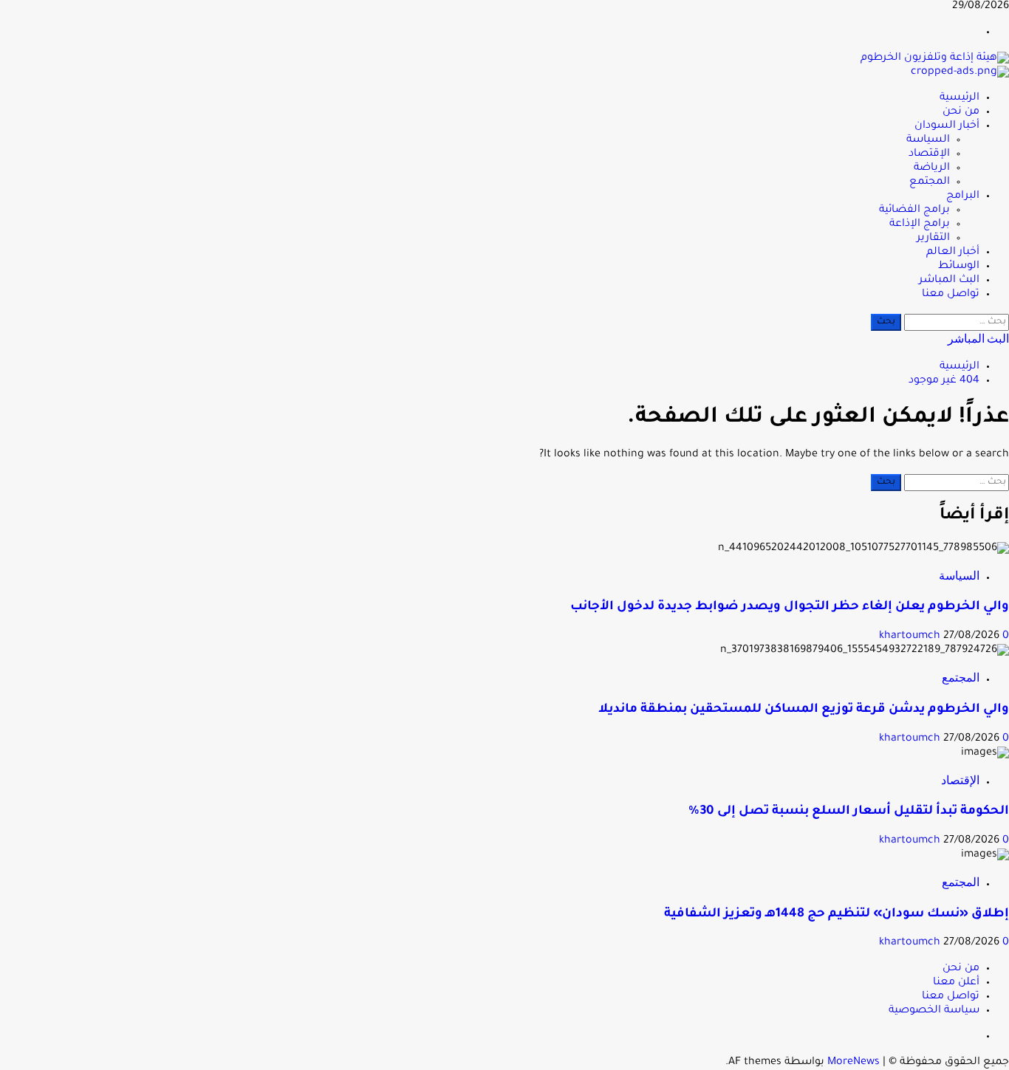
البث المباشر (949, 281)
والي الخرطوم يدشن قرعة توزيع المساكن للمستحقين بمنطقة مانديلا (803, 710)
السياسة (928, 140)
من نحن (961, 112)
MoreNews (853, 1063)
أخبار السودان (946, 126)
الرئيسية (959, 98)
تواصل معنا (950, 295)
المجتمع (929, 182)
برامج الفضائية (914, 210)
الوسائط (958, 266)
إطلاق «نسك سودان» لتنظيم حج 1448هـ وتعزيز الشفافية (836, 915)
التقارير (933, 238)
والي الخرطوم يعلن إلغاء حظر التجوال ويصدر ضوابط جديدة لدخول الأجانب (789, 607)
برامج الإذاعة (919, 224)
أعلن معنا (956, 983)
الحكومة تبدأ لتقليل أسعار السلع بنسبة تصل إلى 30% (848, 812)
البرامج (962, 196)
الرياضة (932, 168)
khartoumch (911, 636)
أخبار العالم (952, 252)
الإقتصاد (929, 154)
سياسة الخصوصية (934, 1011)
